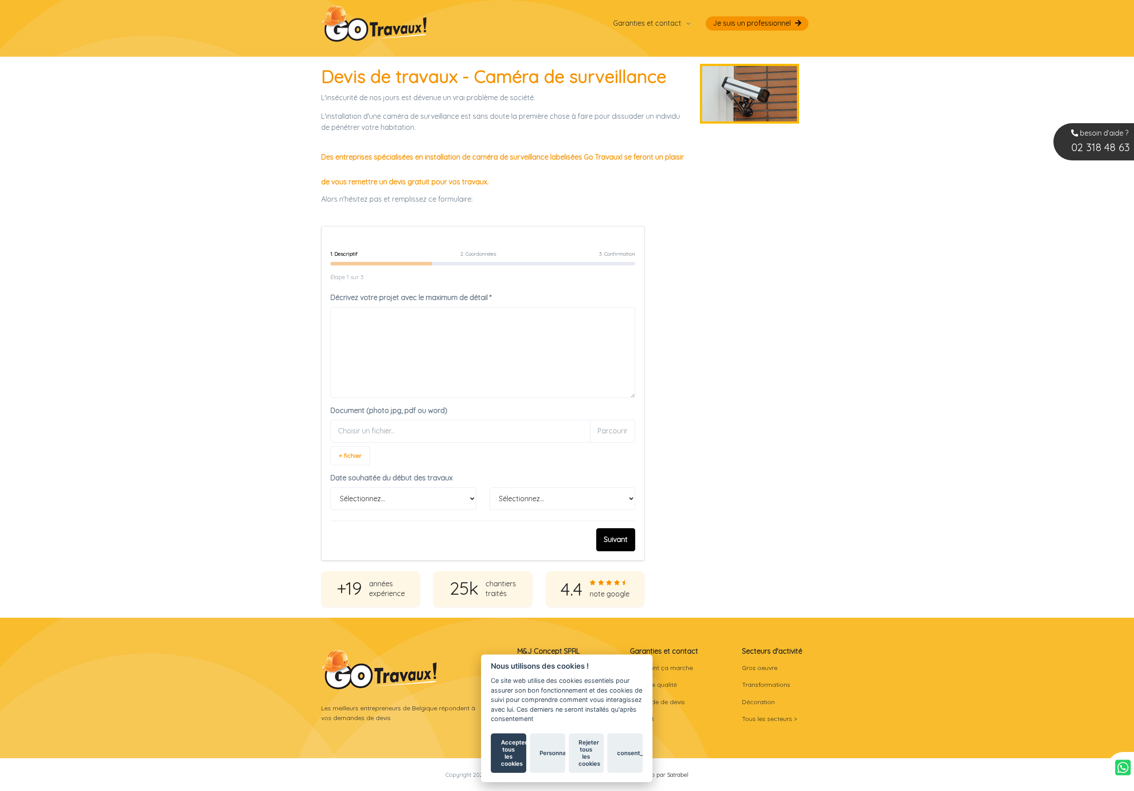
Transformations (766, 685)
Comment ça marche (661, 668)
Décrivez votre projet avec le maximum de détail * (411, 297)
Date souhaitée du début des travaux (391, 477)
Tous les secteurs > (769, 719)
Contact (642, 719)
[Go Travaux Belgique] (374, 23)
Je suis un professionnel (752, 23)
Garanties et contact (647, 23)
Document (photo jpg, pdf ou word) (388, 410)
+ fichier (350, 456)
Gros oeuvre (759, 668)
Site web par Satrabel (660, 774)
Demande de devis (657, 702)
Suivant (616, 539)
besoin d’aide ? (1100, 141)
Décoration (758, 702)
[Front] (379, 669)
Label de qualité (653, 685)
